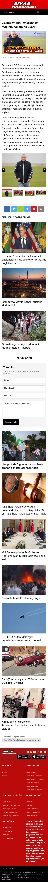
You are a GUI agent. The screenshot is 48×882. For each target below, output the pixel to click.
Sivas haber (31, 842)
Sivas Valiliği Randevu (10, 816)
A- (45, 57)
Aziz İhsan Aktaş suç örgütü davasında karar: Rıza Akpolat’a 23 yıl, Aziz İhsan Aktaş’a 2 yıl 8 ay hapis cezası (24, 512)
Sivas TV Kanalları (33, 812)
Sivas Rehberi (31, 772)
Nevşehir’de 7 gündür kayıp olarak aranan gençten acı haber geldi (22, 466)
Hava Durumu (7, 828)
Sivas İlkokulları (32, 786)
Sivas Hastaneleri (32, 783)
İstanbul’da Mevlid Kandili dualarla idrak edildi (22, 303)
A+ (40, 57)
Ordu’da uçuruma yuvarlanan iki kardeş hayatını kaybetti (21, 345)
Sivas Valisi (6, 802)
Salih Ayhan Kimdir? (9, 812)
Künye (4, 772)
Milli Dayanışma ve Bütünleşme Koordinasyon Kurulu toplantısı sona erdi (23, 556)
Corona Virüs (7, 831)
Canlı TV (29, 802)
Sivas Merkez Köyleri (34, 790)
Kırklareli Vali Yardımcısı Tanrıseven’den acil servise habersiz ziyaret (23, 725)
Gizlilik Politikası (8, 868)
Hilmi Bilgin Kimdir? (9, 809)
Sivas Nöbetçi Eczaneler (35, 779)
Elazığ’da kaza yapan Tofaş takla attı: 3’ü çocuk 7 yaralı (24, 681)
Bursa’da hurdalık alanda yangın (21, 598)
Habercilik (5, 835)
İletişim (4, 776)
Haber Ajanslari (31, 816)
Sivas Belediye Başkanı (11, 805)
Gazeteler (29, 805)
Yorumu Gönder (11, 422)
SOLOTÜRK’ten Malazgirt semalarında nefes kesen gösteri (21, 638)
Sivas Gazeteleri (32, 809)
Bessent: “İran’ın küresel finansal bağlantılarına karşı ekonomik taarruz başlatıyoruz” (24, 259)
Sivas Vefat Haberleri (34, 776)
